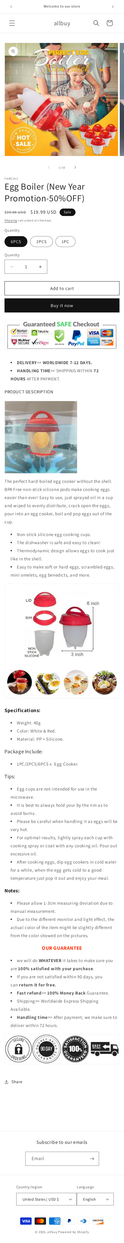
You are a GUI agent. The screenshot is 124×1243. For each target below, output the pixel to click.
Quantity (12, 254)
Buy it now (62, 305)
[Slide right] (75, 167)
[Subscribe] (92, 1159)
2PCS (41, 241)
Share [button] (17, 1081)
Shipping (11, 220)
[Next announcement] (112, 6)
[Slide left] (48, 167)
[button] (12, 23)
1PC (65, 241)
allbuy (52, 1232)
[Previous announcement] (11, 6)
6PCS (16, 241)
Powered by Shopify (73, 1232)
